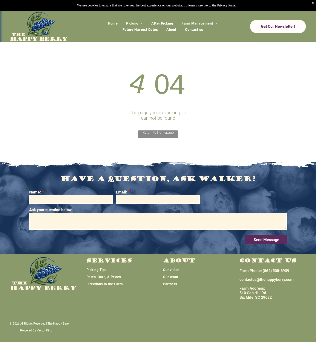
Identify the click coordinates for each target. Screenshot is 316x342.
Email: (121, 192)
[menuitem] (113, 23)
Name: (35, 192)
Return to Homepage (158, 132)
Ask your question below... (52, 209)
